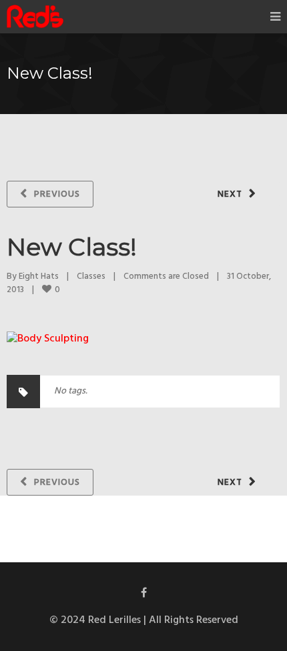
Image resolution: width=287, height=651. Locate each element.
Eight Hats (39, 276)
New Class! (72, 246)
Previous (57, 194)
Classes (91, 276)
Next (230, 194)
